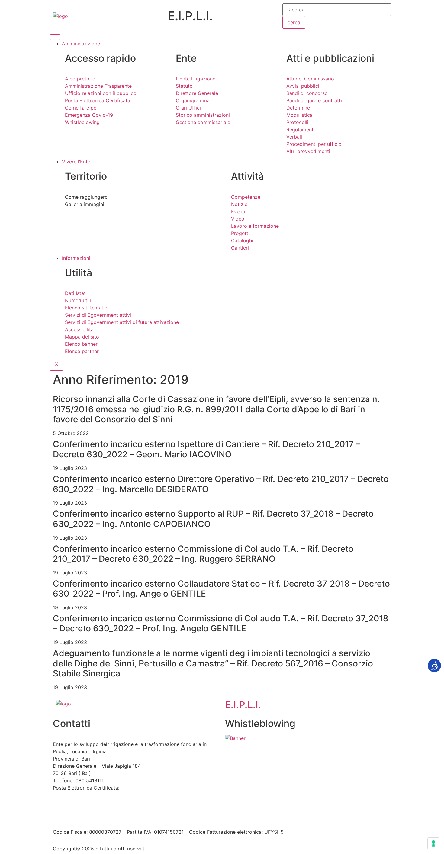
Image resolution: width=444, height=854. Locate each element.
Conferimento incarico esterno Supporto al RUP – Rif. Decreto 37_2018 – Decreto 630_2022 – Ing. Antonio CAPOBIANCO (213, 519)
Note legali (137, 814)
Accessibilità (106, 814)
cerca (294, 22)
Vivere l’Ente (76, 162)
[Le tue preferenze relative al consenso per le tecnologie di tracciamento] (433, 843)
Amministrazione (81, 44)
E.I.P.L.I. (243, 705)
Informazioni (76, 258)
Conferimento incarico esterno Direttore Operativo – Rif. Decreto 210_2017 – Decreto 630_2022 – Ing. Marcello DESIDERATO (221, 484)
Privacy (162, 814)
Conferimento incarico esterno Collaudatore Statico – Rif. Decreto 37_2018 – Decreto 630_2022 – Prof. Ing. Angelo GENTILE (221, 588)
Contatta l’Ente (70, 814)
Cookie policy (191, 814)
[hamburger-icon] (55, 37)
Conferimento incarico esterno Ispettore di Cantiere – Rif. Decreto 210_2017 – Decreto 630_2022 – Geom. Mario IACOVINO (206, 449)
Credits (220, 814)
